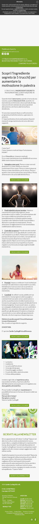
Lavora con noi (28, 513)
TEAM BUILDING (19, 514)
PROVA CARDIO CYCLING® (19, 180)
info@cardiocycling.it (8, 502)
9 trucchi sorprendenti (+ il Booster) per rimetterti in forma (17, 60)
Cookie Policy (19, 7)
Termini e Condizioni (28, 511)
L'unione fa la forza (28, 63)
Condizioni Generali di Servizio (14, 513)
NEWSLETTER (7, 506)
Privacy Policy (9, 511)
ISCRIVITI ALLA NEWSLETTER (20, 475)
